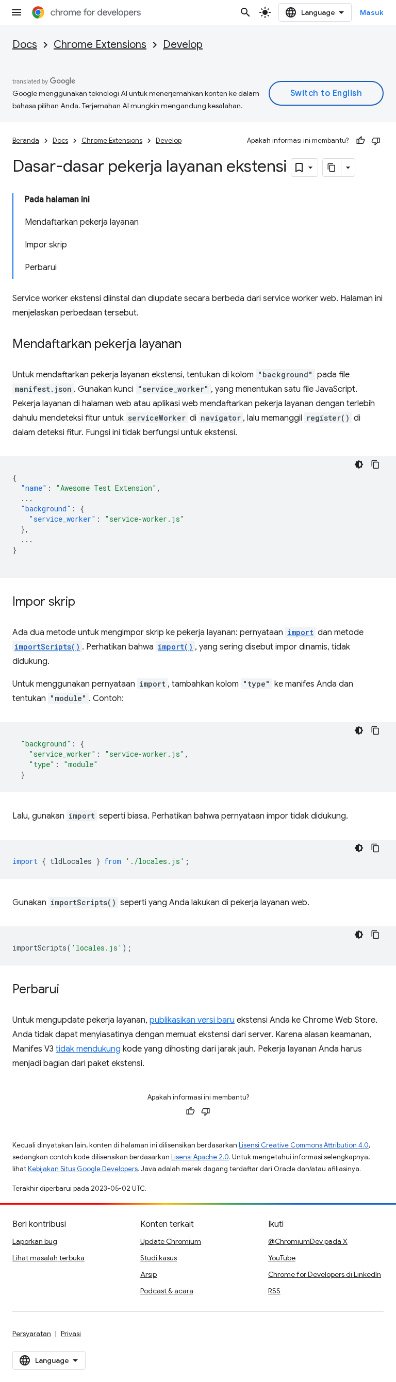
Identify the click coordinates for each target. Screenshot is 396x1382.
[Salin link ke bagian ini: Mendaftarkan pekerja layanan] (192, 345)
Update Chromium (170, 1241)
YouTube (281, 1257)
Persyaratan (31, 1333)
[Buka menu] (16, 12)
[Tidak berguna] (376, 140)
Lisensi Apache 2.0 (200, 1157)
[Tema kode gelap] (359, 464)
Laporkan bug (34, 1241)
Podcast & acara (166, 1290)
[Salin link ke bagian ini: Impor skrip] (85, 602)
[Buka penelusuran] (245, 12)
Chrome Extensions (100, 44)
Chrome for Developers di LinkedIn (324, 1274)
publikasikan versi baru (192, 1020)
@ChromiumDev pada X (308, 1241)
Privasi (71, 1333)
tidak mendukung (88, 1049)
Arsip (148, 1274)
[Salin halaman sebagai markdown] (332, 167)
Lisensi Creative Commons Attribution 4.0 (304, 1145)
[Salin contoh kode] (375, 464)
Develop (183, 44)
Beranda (25, 140)
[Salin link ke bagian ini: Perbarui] (69, 990)
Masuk (372, 12)
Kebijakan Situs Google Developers (83, 1168)
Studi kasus (158, 1257)
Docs (24, 44)
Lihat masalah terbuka (48, 1257)
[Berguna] (360, 140)
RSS (274, 1290)
